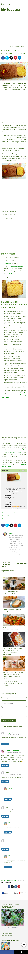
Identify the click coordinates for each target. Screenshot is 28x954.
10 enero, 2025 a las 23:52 (12, 842)
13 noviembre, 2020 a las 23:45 (14, 752)
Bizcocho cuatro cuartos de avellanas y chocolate (14, 395)
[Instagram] (15, 886)
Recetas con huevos (19, 513)
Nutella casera (21, 563)
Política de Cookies (6, 935)
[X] (11, 58)
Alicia (11, 533)
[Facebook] (3, 58)
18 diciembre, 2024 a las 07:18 (16, 790)
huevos (8, 263)
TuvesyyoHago (10, 733)
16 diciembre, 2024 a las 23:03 (13, 774)
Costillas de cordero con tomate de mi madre (6, 563)
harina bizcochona (17, 267)
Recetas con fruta (7, 513)
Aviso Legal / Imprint (7, 933)
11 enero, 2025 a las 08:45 (14, 858)
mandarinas (9, 274)
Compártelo (7, 952)
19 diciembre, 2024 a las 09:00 (16, 825)
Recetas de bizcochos (8, 515)
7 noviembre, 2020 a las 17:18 (13, 734)
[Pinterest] (15, 58)
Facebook (22, 464)
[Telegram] (19, 58)
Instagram (13, 466)
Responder (5, 744)
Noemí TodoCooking (12, 751)
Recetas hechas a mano (8, 518)
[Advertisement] (14, 30)
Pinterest (5, 466)
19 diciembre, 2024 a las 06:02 (14, 809)
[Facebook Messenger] (7, 58)
